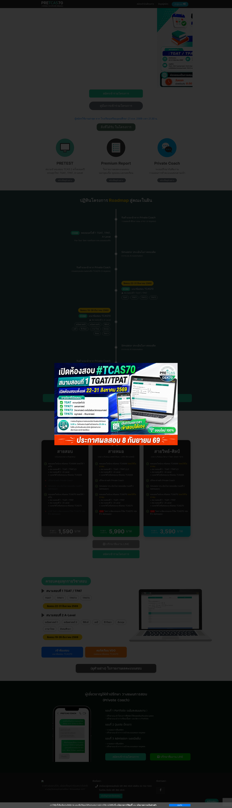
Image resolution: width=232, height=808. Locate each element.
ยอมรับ (179, 805)
